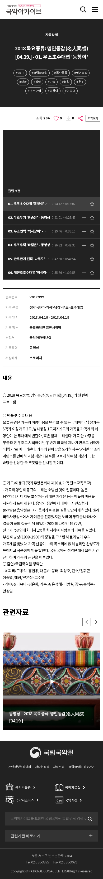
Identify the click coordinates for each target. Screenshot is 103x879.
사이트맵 (58, 767)
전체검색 (83, 9)
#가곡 (51, 82)
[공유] (80, 118)
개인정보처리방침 (19, 767)
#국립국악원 (39, 73)
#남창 (65, 82)
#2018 (20, 73)
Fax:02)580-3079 (65, 862)
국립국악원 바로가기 (81, 767)
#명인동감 (80, 73)
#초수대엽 (34, 91)
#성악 (37, 82)
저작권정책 (42, 767)
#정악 (23, 82)
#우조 (80, 82)
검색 (89, 818)
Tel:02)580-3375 (37, 862)
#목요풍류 (60, 73)
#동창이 (53, 91)
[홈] (23, 3)
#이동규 (70, 91)
